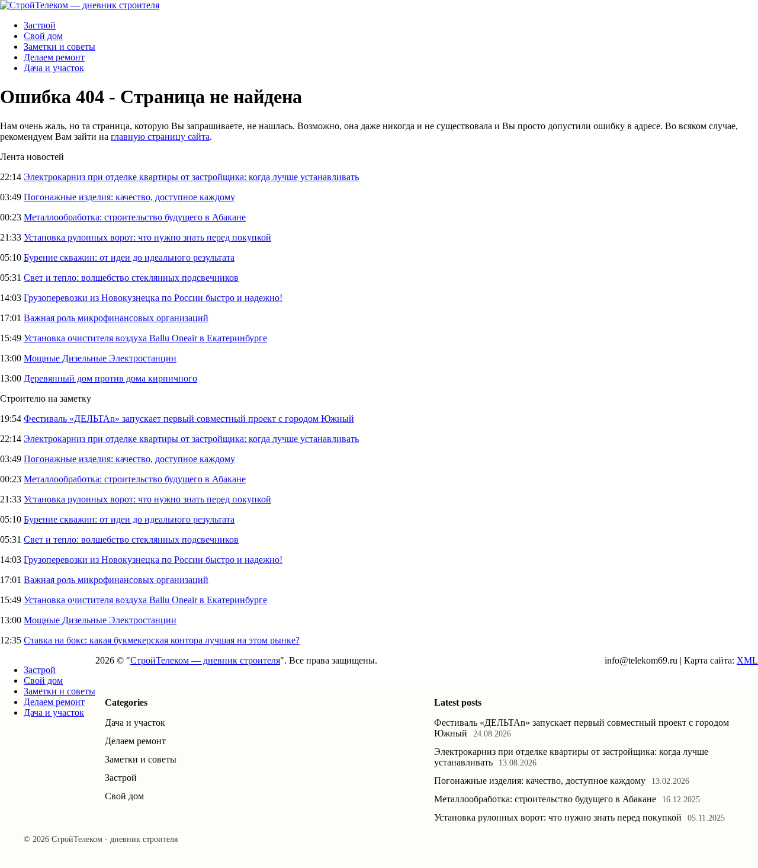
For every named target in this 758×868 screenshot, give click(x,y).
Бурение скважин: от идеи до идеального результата (129, 257)
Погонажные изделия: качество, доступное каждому (129, 197)
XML (747, 660)
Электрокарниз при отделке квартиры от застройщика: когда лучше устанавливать (191, 177)
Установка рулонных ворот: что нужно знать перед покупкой (147, 237)
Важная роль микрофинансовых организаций (116, 318)
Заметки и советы (59, 46)
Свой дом (43, 36)
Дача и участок (54, 68)
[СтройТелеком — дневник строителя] (79, 5)
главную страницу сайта (160, 137)
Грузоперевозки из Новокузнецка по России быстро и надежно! (153, 298)
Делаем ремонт (54, 57)
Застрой (40, 25)
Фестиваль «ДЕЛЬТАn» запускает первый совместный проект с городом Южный (189, 419)
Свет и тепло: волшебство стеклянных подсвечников (131, 278)
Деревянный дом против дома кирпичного (110, 378)
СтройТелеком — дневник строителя (205, 660)
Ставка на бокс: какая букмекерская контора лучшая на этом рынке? (162, 640)
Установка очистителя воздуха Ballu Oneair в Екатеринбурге (145, 338)
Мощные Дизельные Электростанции (100, 358)
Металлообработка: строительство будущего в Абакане (135, 217)
